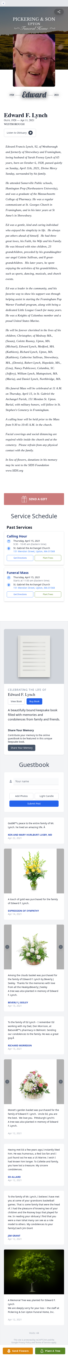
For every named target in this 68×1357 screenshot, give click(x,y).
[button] (34, 871)
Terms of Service (43, 1342)
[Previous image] (7, 947)
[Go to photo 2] (35, 967)
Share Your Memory (22, 747)
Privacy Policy (24, 1342)
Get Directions (20, 557)
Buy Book (34, 701)
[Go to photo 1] (33, 967)
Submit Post (34, 803)
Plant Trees (48, 557)
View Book (16, 701)
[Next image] (61, 947)
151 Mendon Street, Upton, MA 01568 (34, 551)
